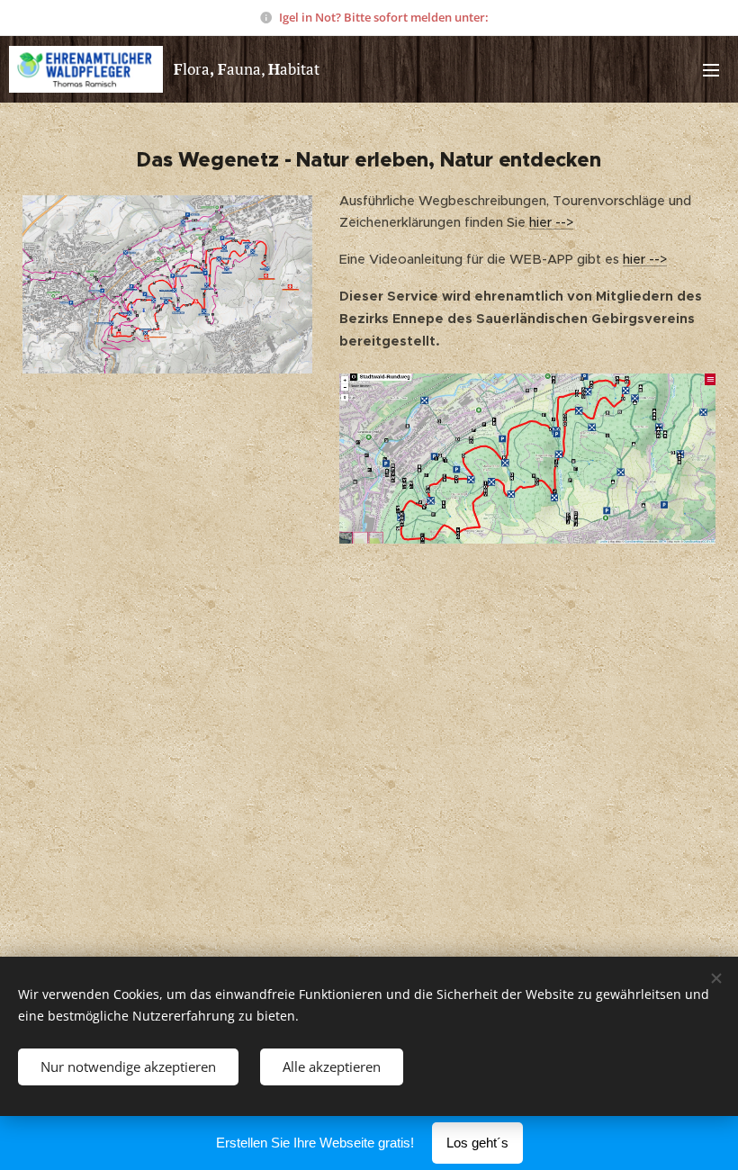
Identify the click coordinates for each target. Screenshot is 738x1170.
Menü (711, 69)
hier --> (551, 222)
